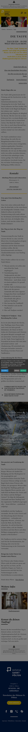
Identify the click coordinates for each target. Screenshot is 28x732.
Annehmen (23, 370)
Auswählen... (5, 370)
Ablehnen (16, 370)
